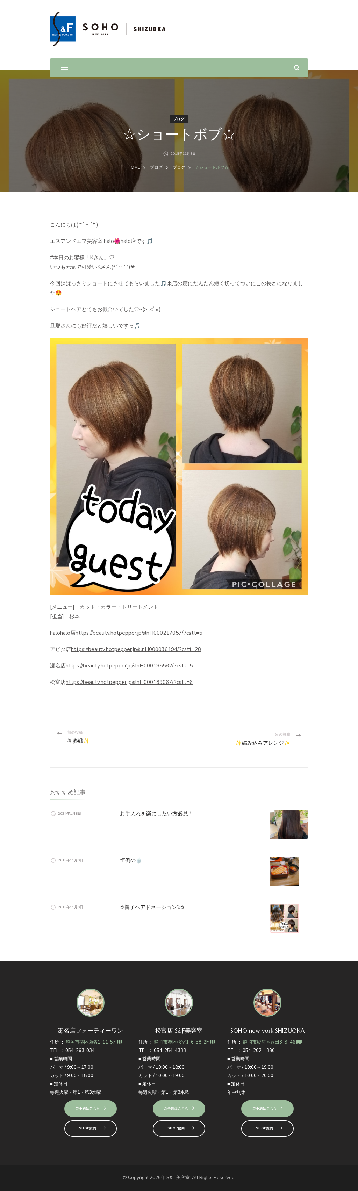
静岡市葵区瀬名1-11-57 (91, 1042)
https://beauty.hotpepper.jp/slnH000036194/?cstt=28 (136, 649)
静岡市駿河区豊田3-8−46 (269, 1042)
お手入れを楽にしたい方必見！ (156, 813)
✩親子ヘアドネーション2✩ (152, 907)
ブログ (179, 119)
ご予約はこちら (88, 1108)
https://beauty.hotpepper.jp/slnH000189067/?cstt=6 (129, 682)
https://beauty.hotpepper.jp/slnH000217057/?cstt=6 (139, 632)
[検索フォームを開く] (297, 67)
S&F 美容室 (178, 1178)
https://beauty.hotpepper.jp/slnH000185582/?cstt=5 (129, 665)
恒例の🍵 (131, 860)
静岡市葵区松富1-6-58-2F (182, 1042)
